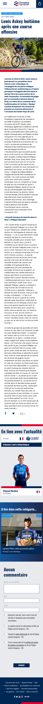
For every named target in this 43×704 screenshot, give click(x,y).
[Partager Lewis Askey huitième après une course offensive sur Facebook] (7, 413)
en (28, 697)
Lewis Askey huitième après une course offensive (20, 26)
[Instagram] (22, 696)
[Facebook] (15, 696)
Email (6, 605)
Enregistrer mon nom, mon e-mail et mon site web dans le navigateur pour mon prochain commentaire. (22, 618)
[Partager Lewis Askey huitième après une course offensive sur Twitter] (15, 413)
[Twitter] (17, 696)
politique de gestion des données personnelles (23, 643)
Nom (5, 596)
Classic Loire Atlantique (11, 13)
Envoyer (21, 665)
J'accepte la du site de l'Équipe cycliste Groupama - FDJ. (23, 635)
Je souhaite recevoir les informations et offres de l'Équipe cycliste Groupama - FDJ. (23, 627)
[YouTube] (19, 696)
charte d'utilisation (21, 634)
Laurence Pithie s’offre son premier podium (18, 548)
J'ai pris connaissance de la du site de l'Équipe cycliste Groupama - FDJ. (23, 645)
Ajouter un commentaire (12, 582)
